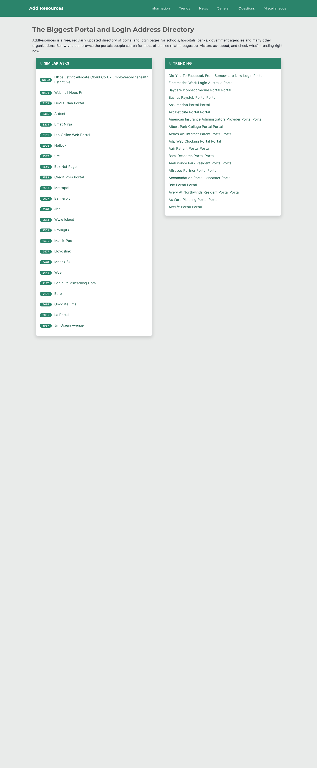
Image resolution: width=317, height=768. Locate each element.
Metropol (61, 188)
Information (160, 8)
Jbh (57, 209)
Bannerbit (62, 198)
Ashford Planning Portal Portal (193, 199)
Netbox (60, 145)
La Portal (61, 315)
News (203, 8)
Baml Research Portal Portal (192, 156)
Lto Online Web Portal (72, 135)
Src (57, 156)
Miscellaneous (275, 8)
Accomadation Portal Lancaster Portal (200, 178)
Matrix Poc (63, 240)
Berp (58, 293)
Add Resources (46, 8)
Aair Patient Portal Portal (189, 148)
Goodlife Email (66, 304)
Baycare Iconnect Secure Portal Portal (200, 90)
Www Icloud (64, 219)
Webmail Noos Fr (68, 92)
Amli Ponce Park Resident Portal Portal (200, 163)
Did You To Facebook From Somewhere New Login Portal (216, 75)
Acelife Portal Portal (185, 207)
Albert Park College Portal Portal (196, 126)
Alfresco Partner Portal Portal (193, 170)
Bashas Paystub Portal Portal (192, 97)
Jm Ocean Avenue (69, 325)
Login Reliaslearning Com (75, 283)
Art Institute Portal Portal (189, 112)
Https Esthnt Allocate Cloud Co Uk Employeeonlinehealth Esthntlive (101, 79)
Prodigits (61, 230)
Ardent (59, 113)
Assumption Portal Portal (189, 105)
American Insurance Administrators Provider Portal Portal (215, 119)
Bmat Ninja (63, 124)
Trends (184, 8)
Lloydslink (62, 251)
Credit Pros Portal (69, 177)
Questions (247, 8)
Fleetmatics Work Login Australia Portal (201, 83)
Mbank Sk (62, 262)
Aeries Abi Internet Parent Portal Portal (200, 134)
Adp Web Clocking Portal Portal (195, 141)
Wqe (57, 272)
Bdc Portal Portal (183, 185)
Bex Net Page (65, 166)
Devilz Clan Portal (69, 103)
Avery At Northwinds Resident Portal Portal (204, 192)
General (223, 8)
